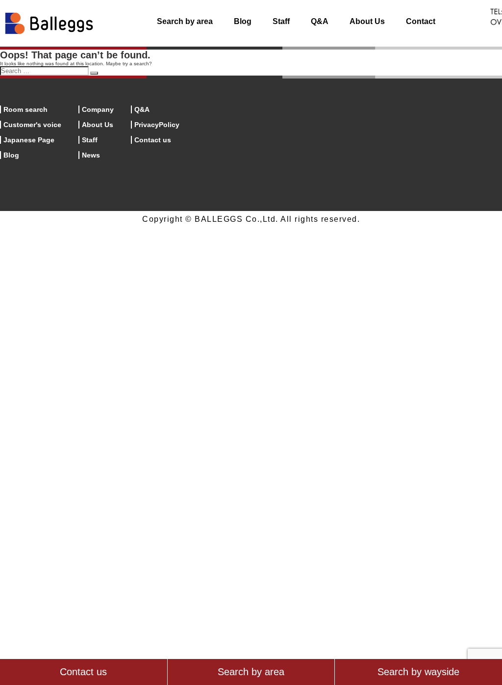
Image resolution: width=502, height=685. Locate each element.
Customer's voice (32, 125)
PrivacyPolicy (156, 125)
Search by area (185, 21)
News (91, 155)
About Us (367, 21)
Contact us (152, 140)
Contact (420, 21)
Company (98, 109)
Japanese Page (28, 140)
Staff (281, 21)
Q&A (319, 21)
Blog (242, 21)
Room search (25, 109)
